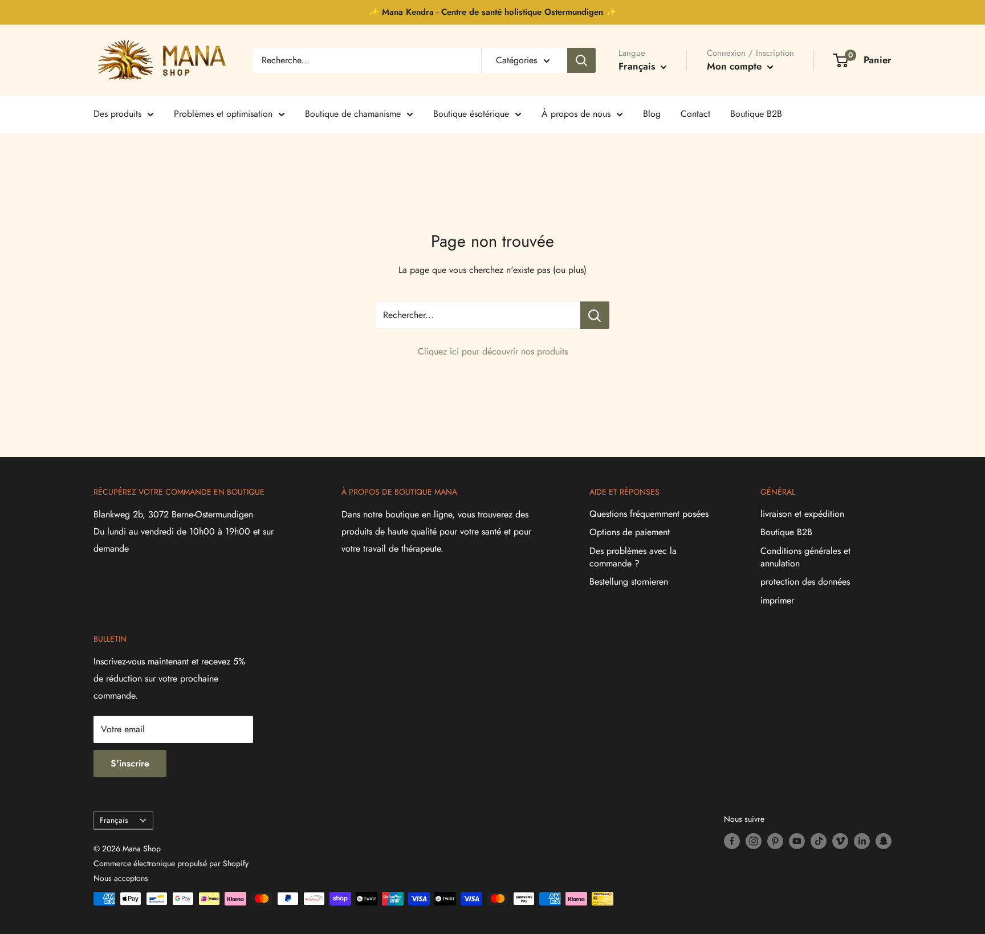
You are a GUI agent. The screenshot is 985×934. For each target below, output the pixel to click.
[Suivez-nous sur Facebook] (732, 841)
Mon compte (735, 66)
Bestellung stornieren (628, 581)
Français (114, 820)
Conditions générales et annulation (805, 557)
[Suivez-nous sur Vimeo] (840, 841)
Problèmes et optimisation (223, 113)
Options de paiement (629, 532)
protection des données (805, 581)
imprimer (777, 600)
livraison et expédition (802, 513)
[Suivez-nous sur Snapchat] (884, 841)
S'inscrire (130, 763)
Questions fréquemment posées (649, 513)
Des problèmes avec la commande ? (633, 557)
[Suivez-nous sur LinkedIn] (862, 841)
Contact (695, 113)
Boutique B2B (756, 113)
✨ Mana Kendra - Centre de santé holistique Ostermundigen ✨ (492, 12)
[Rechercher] (581, 60)
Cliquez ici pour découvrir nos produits (493, 351)
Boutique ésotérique (471, 113)
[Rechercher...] (594, 315)
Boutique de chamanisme (353, 113)
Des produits (117, 113)
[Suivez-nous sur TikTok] (819, 841)
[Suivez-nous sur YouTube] (797, 841)
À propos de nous (576, 113)
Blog (652, 113)
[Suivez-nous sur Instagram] (754, 841)
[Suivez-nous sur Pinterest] (775, 841)
